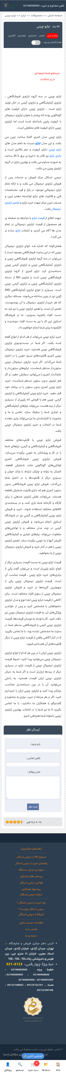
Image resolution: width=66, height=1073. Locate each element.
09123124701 (35, 985)
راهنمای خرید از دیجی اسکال (31, 863)
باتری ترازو (55, 156)
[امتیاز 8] (19, 822)
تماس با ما (31, 929)
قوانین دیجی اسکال (31, 883)
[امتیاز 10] (23, 822)
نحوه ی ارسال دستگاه (31, 870)
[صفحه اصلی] (8, 6)
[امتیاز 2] (8, 822)
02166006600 (15, 974)
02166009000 (19, 970)
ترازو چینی (10, 15)
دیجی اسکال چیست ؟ (31, 909)
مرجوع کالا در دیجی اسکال (31, 857)
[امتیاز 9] (21, 822)
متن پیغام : (33, 772)
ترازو (23, 15)
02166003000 (27, 980)
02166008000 (41, 974)
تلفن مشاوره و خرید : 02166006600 (43, 6)
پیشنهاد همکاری (31, 889)
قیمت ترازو (38, 218)
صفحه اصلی (54, 15)
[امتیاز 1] (6, 822)
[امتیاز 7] (17, 822)
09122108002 (15, 985)
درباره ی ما (31, 936)
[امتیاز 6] (15, 822)
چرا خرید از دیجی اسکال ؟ (31, 903)
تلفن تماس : (33, 758)
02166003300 (45, 980)
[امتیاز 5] (14, 822)
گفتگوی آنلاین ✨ (33, 1056)
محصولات (37, 15)
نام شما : (35, 744)
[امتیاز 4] (12, 822)
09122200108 (45, 990)
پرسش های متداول (31, 876)
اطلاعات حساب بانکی (31, 923)
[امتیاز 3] (10, 822)
